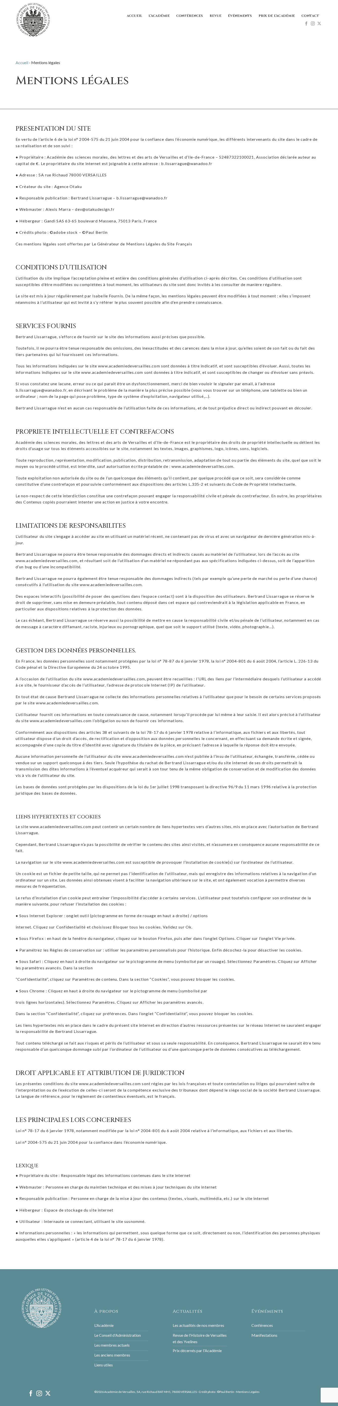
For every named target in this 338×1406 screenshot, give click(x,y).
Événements (240, 16)
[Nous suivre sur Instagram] (313, 24)
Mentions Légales (248, 1392)
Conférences (189, 16)
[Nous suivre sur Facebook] (306, 24)
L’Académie (159, 16)
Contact (310, 16)
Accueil (134, 16)
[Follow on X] (319, 24)
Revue (215, 16)
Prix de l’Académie (277, 16)
